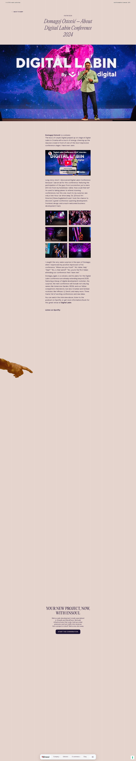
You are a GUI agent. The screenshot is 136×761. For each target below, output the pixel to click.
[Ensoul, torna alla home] (45, 757)
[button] (17, 11)
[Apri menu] (93, 757)
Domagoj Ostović (52, 135)
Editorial (65, 756)
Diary (85, 756)
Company (56, 756)
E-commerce (75, 756)
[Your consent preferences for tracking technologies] (132, 757)
